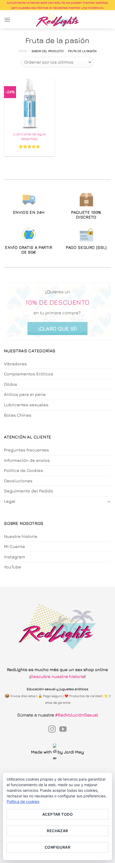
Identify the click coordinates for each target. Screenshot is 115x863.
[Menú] (7, 19)
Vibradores (15, 363)
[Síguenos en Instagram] (52, 730)
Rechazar (57, 830)
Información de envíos (27, 460)
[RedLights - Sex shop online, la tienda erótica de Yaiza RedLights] (57, 19)
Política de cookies (23, 801)
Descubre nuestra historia (57, 676)
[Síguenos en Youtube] (63, 730)
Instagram (14, 556)
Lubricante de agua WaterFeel (29, 136)
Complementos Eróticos (28, 373)
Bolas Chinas (17, 415)
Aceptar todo (57, 814)
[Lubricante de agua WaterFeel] (29, 103)
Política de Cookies (23, 470)
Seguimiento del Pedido (28, 490)
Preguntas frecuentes (26, 449)
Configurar (57, 847)
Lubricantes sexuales (26, 404)
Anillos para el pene (25, 394)
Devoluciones (18, 480)
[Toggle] (109, 501)
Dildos (10, 384)
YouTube (12, 566)
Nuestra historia (20, 536)
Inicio (22, 51)
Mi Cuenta (14, 546)
